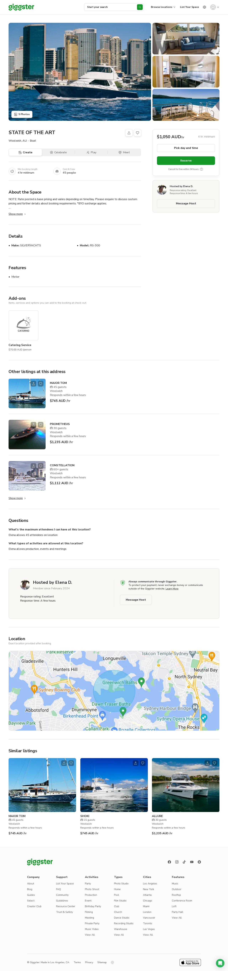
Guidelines (62, 900)
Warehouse (120, 929)
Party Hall (177, 912)
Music (175, 883)
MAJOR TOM (58, 383)
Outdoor (176, 889)
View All (90, 934)
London (147, 912)
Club (116, 906)
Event (88, 900)
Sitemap (102, 962)
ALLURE (157, 816)
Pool (116, 895)
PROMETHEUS (60, 424)
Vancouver (149, 917)
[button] (220, 963)
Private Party (92, 923)
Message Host (186, 203)
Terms (77, 962)
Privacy (89, 962)
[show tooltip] (201, 169)
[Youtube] (191, 862)
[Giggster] (21, 7)
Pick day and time (186, 148)
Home (117, 889)
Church (118, 912)
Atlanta (147, 895)
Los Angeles (150, 883)
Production (91, 895)
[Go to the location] (27, 393)
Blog (29, 889)
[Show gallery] (80, 72)
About (30, 883)
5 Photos (24, 114)
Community (62, 895)
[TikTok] (184, 862)
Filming (89, 912)
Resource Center (65, 906)
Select (30, 900)
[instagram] (176, 862)
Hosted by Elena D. (181, 186)
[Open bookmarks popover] (137, 132)
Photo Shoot (92, 889)
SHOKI (84, 816)
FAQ (58, 889)
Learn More (172, 588)
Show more (16, 214)
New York (148, 889)
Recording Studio (123, 923)
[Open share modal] (33, 384)
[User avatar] (213, 7)
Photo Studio (121, 883)
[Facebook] (169, 862)
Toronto (147, 923)
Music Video (92, 929)
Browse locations (161, 7)
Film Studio (120, 900)
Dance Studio (121, 917)
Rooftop (176, 895)
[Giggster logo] (40, 862)
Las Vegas (149, 929)
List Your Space (189, 7)
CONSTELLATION (62, 465)
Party (88, 883)
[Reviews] (199, 862)
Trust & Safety (64, 912)
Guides (31, 895)
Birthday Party (93, 906)
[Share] (129, 132)
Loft (174, 906)
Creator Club (34, 906)
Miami (146, 906)
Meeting (89, 917)
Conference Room (182, 900)
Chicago (147, 900)
